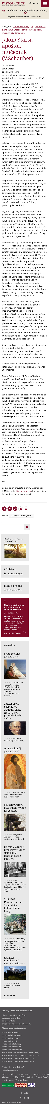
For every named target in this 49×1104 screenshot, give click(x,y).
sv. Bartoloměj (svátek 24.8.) (12, 750)
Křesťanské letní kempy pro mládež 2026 (13, 540)
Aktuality (9, 645)
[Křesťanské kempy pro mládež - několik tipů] (15, 551)
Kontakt (24, 1093)
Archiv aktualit (9, 995)
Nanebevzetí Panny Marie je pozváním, (26, 10)
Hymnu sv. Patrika (16, 1067)
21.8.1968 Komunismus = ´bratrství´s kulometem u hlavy (13, 905)
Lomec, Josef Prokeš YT (14, 1077)
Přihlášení (10, 569)
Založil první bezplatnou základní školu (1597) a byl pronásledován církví (13, 711)
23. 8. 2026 (17, 590)
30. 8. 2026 (8, 590)
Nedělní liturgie (15, 633)
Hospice (30, 1074)
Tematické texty (21, 26)
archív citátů (36, 17)
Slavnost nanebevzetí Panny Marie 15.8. (14, 960)
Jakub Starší (14, 29)
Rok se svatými (23, 491)
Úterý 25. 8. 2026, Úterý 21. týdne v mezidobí (14, 608)
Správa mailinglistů (15, 573)
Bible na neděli (13, 585)
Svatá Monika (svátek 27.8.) (12, 655)
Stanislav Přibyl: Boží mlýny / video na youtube (15, 807)
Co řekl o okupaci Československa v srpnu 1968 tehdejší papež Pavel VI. (14, 852)
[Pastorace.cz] (13, 4)
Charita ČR (21, 1074)
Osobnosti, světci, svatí (21, 515)
